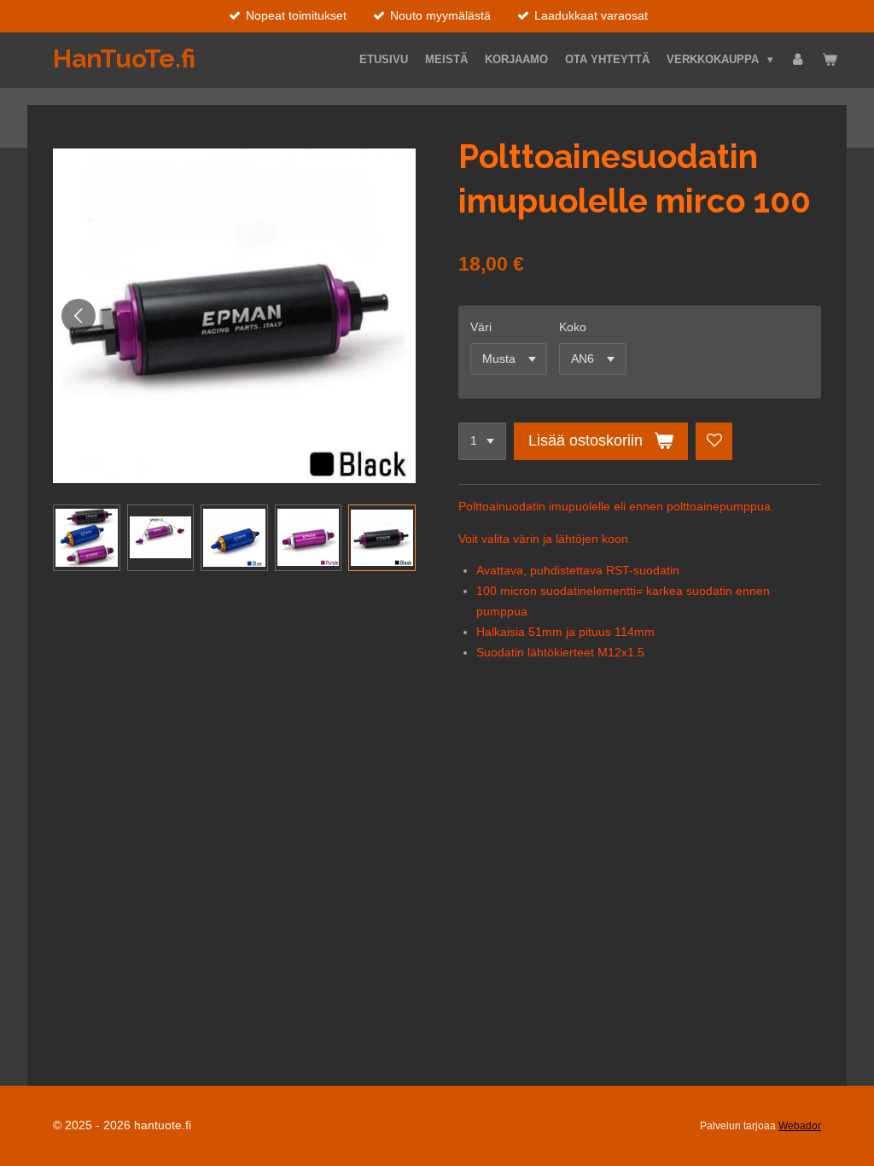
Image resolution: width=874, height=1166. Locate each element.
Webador (799, 1125)
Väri (481, 327)
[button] (86, 538)
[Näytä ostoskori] (830, 60)
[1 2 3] (482, 441)
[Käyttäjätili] (798, 60)
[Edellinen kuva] (78, 316)
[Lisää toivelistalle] (714, 441)
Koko (572, 327)
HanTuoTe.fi (124, 58)
